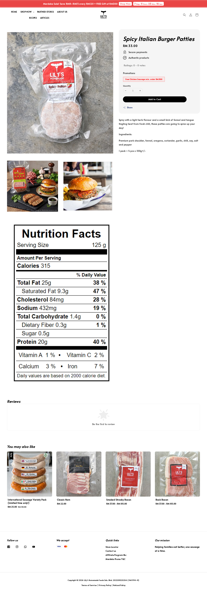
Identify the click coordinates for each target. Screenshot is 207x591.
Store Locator (112, 547)
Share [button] (130, 107)
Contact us (111, 551)
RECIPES (33, 17)
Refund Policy (119, 585)
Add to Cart (154, 99)
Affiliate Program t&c (116, 555)
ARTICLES (44, 17)
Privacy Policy (105, 585)
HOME (14, 11)
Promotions (129, 73)
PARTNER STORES (45, 11)
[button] (184, 15)
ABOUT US (62, 11)
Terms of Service (89, 585)
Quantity (127, 86)
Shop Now (125, 3)
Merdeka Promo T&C (115, 559)
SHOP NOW (26, 12)
